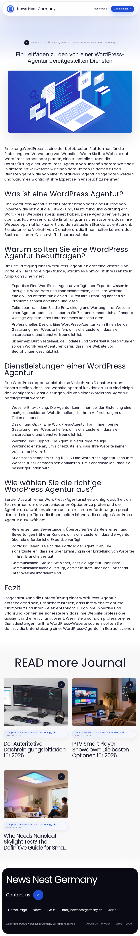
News (37, 910)
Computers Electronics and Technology (93, 42)
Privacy (105, 923)
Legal (129, 923)
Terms (118, 923)
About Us (92, 923)
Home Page (17, 910)
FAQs (51, 910)
